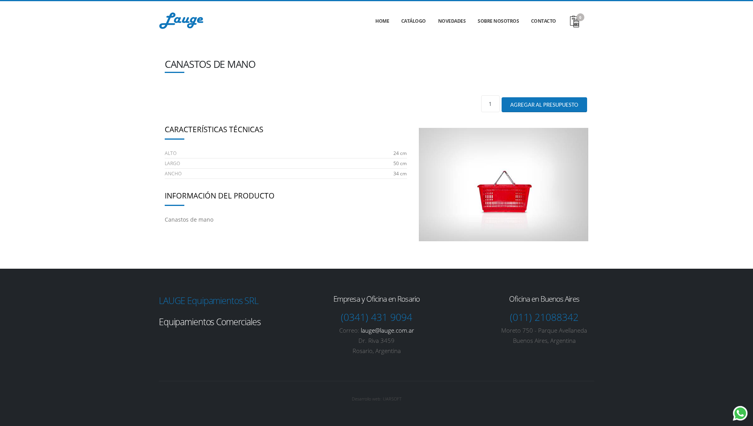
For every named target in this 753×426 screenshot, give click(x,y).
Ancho (173, 173)
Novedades (452, 21)
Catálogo (413, 21)
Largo (172, 163)
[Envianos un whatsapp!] (740, 413)
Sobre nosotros (498, 21)
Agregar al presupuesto (544, 105)
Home (382, 21)
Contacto (543, 21)
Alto (170, 153)
